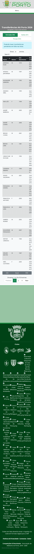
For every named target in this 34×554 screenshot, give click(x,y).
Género (14, 59)
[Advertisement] (17, 304)
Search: (7, 54)
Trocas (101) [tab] (17, 39)
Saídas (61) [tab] (24, 35)
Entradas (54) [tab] (10, 35)
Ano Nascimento (22, 58)
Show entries (17, 52)
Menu (17, 11)
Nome (5, 59)
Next (26, 281)
